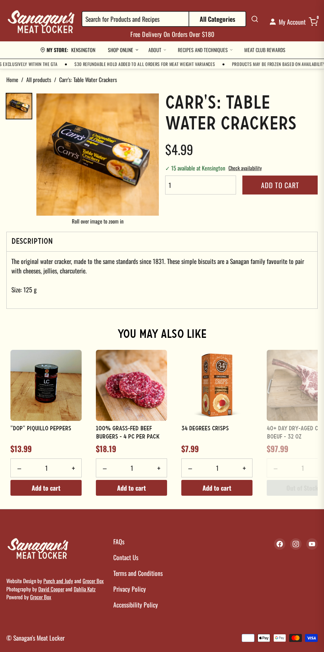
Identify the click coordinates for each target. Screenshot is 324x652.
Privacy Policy (129, 589)
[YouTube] (312, 544)
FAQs (118, 541)
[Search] (254, 19)
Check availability (245, 168)
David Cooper (51, 589)
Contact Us (125, 557)
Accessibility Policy (135, 604)
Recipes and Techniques (203, 50)
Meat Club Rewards (264, 50)
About (154, 50)
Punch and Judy (58, 581)
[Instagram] (296, 544)
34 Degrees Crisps (205, 429)
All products (38, 79)
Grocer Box (93, 581)
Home (12, 79)
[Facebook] (279, 544)
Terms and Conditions (138, 573)
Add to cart (280, 185)
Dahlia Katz (85, 589)
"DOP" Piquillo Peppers (40, 429)
